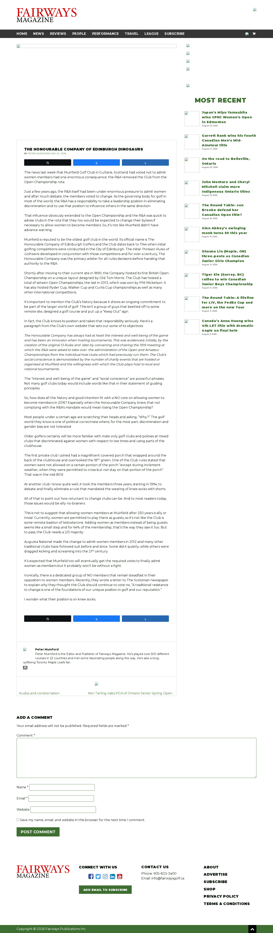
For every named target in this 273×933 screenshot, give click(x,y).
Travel (131, 34)
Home (22, 34)
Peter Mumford (39, 153)
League (151, 34)
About (211, 867)
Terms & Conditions (227, 904)
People (79, 34)
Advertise (216, 874)
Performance (105, 34)
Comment (26, 735)
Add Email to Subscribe (105, 890)
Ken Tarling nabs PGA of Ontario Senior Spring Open (130, 693)
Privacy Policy (221, 896)
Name (22, 787)
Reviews (58, 34)
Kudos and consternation (39, 693)
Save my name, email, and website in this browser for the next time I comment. (82, 820)
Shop (209, 889)
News (38, 34)
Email (22, 798)
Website (23, 809)
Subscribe (174, 34)
